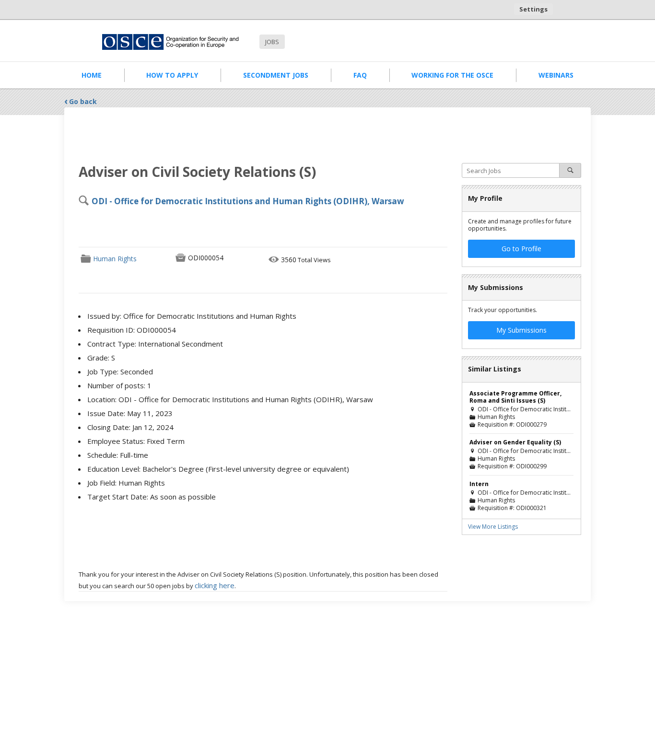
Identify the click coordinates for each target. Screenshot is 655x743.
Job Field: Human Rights (126, 483)
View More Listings (493, 526)
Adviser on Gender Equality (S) (515, 442)
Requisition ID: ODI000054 (131, 330)
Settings (533, 9)
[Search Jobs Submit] (570, 170)
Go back (83, 101)
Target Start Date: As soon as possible (151, 496)
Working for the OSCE (452, 75)
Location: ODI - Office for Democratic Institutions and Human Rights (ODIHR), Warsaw (230, 399)
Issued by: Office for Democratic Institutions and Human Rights (191, 316)
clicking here (214, 585)
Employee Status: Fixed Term (136, 441)
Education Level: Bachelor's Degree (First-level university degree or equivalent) (218, 469)
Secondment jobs (275, 75)
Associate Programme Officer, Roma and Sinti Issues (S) (515, 397)
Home (92, 75)
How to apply (172, 75)
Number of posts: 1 (119, 385)
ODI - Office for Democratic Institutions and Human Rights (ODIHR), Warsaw (248, 201)
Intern (479, 484)
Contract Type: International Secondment (155, 343)
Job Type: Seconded (120, 371)
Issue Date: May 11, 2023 (130, 413)
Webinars (555, 75)
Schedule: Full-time (117, 455)
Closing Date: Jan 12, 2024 (130, 427)
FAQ (360, 75)
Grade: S (101, 357)
